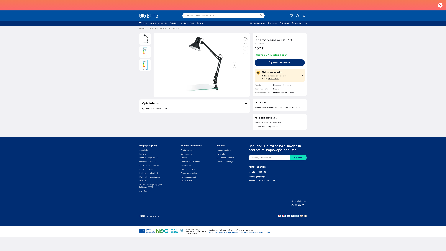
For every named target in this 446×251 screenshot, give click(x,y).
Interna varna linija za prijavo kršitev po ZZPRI (150, 186)
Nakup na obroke (188, 169)
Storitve (184, 158)
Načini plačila (186, 165)
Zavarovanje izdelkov (189, 173)
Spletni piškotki (187, 181)
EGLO (257, 36)
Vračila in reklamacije (224, 162)
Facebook (292, 205)
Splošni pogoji (186, 154)
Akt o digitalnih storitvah (149, 165)
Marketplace (221, 154)
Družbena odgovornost (148, 158)
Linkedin (303, 205)
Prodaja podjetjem (146, 169)
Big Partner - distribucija (149, 173)
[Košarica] (304, 15)
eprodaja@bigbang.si (257, 177)
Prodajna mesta (187, 150)
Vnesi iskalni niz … (200, 16)
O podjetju (143, 150)
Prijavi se (298, 157)
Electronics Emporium (282, 85)
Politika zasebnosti (188, 177)
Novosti (142, 181)
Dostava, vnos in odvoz (190, 162)
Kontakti (142, 154)
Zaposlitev (143, 191)
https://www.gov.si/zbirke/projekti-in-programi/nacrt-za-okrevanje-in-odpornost (240, 232)
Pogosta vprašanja (223, 150)
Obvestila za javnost (147, 162)
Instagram (296, 205)
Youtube (299, 205)
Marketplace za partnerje (149, 177)
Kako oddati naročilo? (225, 158)
